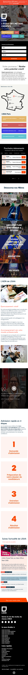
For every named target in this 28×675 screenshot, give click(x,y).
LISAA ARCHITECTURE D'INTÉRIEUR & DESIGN (14, 119)
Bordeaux (23, 153)
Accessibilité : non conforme (16, 669)
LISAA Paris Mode (6, 630)
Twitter (12, 622)
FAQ (3, 657)
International (5, 654)
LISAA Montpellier (6, 641)
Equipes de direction (6, 656)
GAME (22, 36)
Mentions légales (5, 669)
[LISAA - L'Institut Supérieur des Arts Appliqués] (4, 610)
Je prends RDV (16, 3)
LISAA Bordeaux (5, 639)
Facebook (2, 622)
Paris (2, 153)
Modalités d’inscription (7, 648)
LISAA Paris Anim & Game (8, 634)
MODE (16, 32)
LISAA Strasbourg (6, 638)
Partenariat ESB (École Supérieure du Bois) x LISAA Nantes (14, 574)
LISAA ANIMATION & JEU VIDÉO (13, 136)
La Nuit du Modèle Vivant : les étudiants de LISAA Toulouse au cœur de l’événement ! (12, 590)
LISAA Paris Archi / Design (8, 632)
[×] (26, 1)
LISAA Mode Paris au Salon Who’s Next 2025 (13, 559)
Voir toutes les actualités (9, 542)
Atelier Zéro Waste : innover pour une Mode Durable (13, 584)
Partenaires (4, 652)
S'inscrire (24, 157)
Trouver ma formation (8, 44)
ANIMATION (15, 36)
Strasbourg (16, 153)
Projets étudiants (6, 651)
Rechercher (14, 58)
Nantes (6, 153)
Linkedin (9, 622)
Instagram (6, 622)
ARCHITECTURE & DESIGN (8, 32)
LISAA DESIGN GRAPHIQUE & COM (13, 130)
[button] (14, 672)
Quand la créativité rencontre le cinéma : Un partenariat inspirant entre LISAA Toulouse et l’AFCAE (14, 578)
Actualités (4, 650)
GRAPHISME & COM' (6, 36)
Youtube (15, 622)
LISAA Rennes (5, 636)
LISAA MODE (13, 125)
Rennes (10, 153)
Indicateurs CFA (5, 660)
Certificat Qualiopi (6, 659)
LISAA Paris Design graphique (8, 631)
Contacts (4, 655)
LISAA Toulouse (5, 640)
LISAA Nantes (5, 635)
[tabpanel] (14, 165)
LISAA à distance (5, 643)
